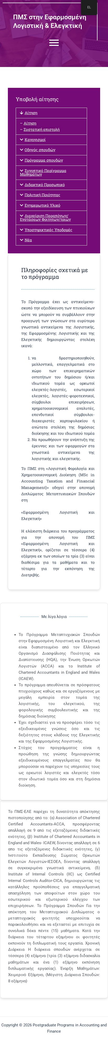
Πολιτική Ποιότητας (42, 194)
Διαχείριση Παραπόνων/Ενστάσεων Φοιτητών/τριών (45, 217)
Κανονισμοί (35, 139)
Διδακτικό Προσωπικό (45, 184)
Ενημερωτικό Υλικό (42, 205)
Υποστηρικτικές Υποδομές (48, 229)
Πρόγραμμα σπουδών (44, 160)
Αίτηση (31, 112)
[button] (51, 113)
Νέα (28, 239)
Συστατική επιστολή (42, 129)
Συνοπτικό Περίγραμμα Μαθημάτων (43, 172)
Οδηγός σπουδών (40, 149)
